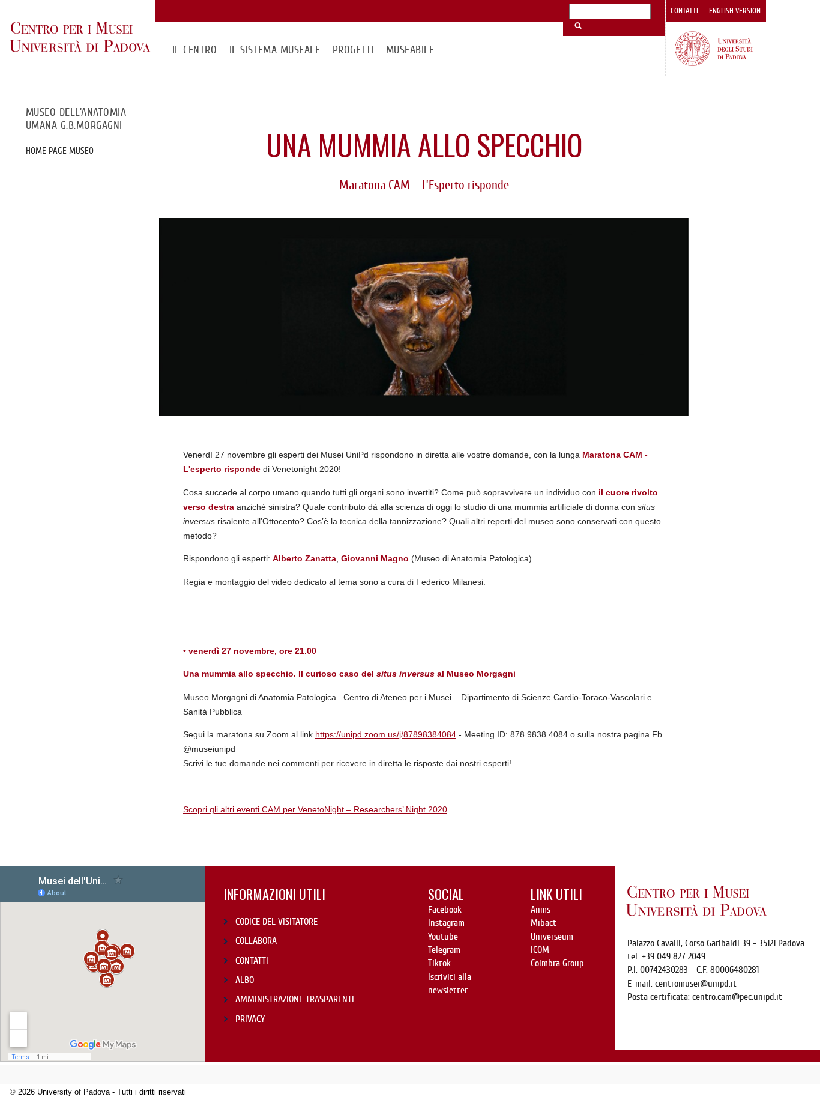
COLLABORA (256, 940)
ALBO (244, 980)
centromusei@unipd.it (696, 983)
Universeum (552, 936)
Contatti (684, 11)
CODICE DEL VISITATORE (276, 921)
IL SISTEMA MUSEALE (275, 50)
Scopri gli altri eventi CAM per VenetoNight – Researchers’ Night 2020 (315, 809)
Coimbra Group (557, 963)
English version (735, 11)
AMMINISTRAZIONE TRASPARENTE (295, 999)
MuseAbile (410, 50)
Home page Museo (60, 150)
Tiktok (439, 963)
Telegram (444, 949)
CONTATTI (251, 960)
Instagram (446, 922)
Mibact (543, 922)
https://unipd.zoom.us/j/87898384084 (385, 734)
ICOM (540, 949)
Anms (540, 909)
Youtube (443, 936)
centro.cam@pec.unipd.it (737, 996)
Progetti (353, 50)
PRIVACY (250, 1019)
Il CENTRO (194, 50)
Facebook (445, 909)
